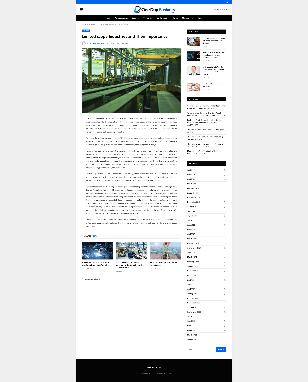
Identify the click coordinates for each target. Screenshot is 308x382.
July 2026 (191, 170)
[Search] (227, 2)
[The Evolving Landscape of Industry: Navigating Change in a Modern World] (131, 250)
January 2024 (192, 266)
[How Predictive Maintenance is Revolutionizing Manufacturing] (97, 250)
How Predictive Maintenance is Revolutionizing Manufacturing (95, 264)
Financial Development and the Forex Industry (163, 264)
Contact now (154, 367)
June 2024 (191, 252)
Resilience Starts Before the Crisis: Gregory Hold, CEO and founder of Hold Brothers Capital (213, 71)
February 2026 (193, 188)
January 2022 (192, 339)
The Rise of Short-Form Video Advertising (213, 85)
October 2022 (192, 307)
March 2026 (192, 184)
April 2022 (191, 330)
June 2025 (191, 225)
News (200, 18)
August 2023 (192, 275)
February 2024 (193, 262)
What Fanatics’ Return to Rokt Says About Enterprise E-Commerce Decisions (214, 55)
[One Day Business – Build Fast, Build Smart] (154, 9)
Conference (162, 18)
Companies (148, 18)
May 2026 (191, 175)
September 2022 (194, 312)
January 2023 (192, 294)
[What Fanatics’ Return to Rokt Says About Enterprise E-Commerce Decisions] (193, 56)
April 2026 (191, 179)
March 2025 (192, 239)
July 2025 (191, 220)
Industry (174, 18)
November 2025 (193, 202)
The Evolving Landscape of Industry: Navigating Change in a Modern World (130, 265)
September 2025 (194, 211)
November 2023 (193, 271)
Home (108, 18)
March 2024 (192, 257)
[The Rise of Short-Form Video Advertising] (193, 87)
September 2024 (194, 248)
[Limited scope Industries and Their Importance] (131, 80)
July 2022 (190, 317)
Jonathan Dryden (96, 43)
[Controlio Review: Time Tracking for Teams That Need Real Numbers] (193, 41)
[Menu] (81, 9)
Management (187, 18)
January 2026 (192, 193)
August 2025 (192, 216)
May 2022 (191, 326)
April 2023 (191, 289)
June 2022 (191, 321)
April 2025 (191, 234)
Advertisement (121, 18)
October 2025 (193, 207)
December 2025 (193, 197)
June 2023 (191, 284)
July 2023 (190, 280)
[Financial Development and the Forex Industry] (165, 250)
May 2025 (191, 230)
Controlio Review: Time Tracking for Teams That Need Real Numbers (214, 40)
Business (135, 18)
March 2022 (192, 335)
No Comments (123, 43)
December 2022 (193, 298)
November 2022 (193, 303)
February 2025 (193, 243)
